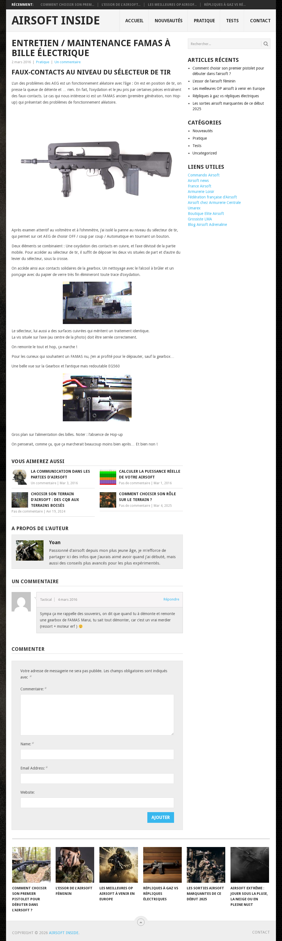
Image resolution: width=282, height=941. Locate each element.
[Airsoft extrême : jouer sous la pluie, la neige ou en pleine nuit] (250, 865)
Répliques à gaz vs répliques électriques (225, 96)
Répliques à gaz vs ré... (225, 5)
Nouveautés (169, 20)
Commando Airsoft (203, 175)
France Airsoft (199, 186)
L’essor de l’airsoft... (121, 5)
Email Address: (33, 768)
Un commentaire (68, 62)
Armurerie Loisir (201, 191)
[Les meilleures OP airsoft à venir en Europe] (118, 865)
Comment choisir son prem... (67, 5)
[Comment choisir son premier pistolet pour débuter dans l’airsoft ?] (31, 865)
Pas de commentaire (134, 483)
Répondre (171, 599)
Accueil (134, 20)
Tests (232, 20)
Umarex (194, 208)
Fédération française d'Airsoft (212, 197)
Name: (27, 743)
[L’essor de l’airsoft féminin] (75, 865)
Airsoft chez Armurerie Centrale (214, 202)
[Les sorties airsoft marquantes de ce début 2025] (206, 865)
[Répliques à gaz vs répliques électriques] (162, 865)
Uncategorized (204, 153)
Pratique (204, 20)
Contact (260, 20)
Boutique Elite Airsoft (206, 213)
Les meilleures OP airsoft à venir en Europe (228, 88)
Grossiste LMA (200, 219)
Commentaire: (33, 688)
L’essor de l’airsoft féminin (213, 81)
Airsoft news (198, 180)
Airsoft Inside (56, 20)
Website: (27, 792)
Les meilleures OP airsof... (172, 5)
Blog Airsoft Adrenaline (207, 224)
